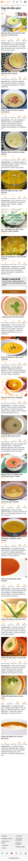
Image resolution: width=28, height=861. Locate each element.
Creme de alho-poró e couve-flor (13, 658)
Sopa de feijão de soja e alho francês (12, 191)
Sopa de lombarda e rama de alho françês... (13, 257)
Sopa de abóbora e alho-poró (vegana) (12, 358)
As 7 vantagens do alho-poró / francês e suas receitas (12, 230)
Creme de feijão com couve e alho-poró (12, 737)
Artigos (4, 848)
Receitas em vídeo (7, 838)
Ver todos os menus (5, 842)
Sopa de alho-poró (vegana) (11, 397)
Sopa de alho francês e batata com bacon (12, 111)
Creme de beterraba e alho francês (11, 580)
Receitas (4, 836)
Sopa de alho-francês (9, 73)
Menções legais (20, 846)
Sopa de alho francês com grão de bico (13, 153)
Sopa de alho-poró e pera (10, 436)
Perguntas (5, 845)
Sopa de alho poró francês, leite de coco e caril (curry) (13, 34)
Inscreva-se (14, 292)
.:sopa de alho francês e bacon (12, 317)
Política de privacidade (18, 839)
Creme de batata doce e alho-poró (12, 697)
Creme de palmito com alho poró (13, 619)
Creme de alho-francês (9, 502)
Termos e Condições (18, 843)
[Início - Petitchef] (2, 5)
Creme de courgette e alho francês (11, 539)
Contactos (19, 836)
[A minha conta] (17, 2)
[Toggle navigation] (25, 2)
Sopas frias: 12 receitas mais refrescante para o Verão (12, 475)
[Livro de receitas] (13, 2)
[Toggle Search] (21, 2)
